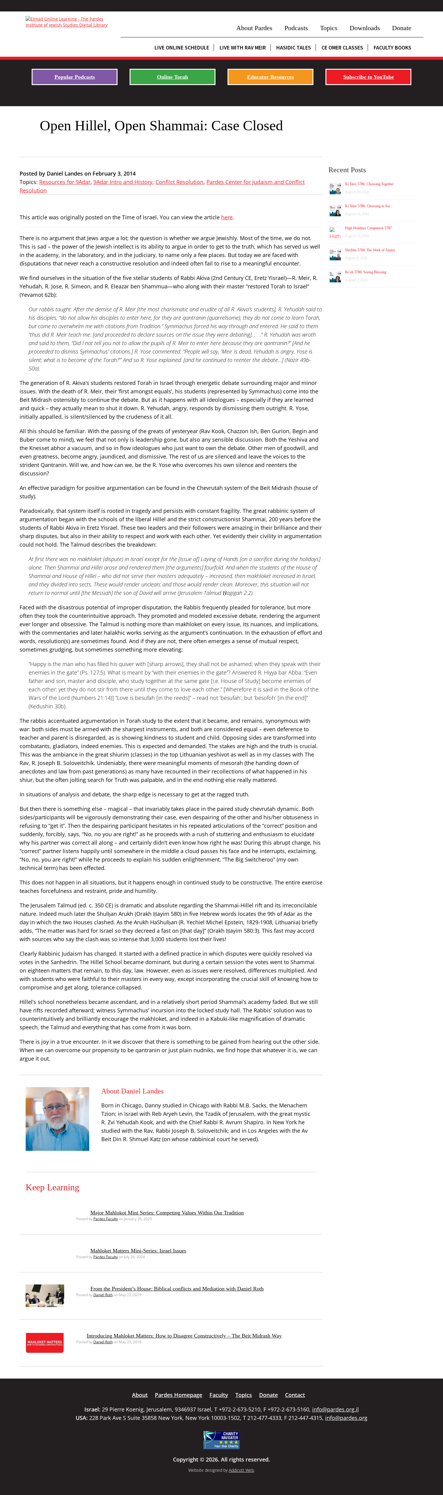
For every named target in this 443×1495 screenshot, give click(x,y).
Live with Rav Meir (243, 47)
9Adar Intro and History (122, 182)
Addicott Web (241, 1470)
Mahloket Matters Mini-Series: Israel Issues (138, 1251)
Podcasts (296, 28)
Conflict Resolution (179, 182)
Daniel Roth (103, 1294)
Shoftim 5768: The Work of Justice (370, 250)
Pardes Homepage (178, 1394)
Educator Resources (270, 77)
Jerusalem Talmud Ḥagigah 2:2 (215, 592)
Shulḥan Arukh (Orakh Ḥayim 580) (139, 913)
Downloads (365, 28)
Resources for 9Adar (64, 182)
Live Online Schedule (182, 47)
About (140, 1394)
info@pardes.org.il (335, 1409)
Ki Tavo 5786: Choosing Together (369, 184)
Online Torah (172, 77)
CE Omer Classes (342, 47)
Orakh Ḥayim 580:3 (233, 930)
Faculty (218, 1394)
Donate (401, 28)
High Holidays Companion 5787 (368, 228)
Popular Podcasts (75, 77)
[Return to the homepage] (70, 22)
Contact (295, 1394)
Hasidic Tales (293, 47)
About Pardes (254, 28)
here (227, 217)
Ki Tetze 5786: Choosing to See (367, 206)
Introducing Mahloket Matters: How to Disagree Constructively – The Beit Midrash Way (184, 1336)
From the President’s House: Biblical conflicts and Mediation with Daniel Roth (177, 1289)
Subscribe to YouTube (368, 77)
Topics (329, 28)
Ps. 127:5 (92, 672)
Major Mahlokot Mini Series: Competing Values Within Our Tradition (167, 1213)
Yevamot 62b (37, 294)
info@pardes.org (346, 1417)
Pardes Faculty (105, 1218)
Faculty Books (392, 47)
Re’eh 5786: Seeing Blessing (365, 272)
